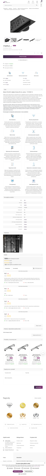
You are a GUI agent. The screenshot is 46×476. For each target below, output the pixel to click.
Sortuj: (36, 268)
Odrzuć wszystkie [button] (28, 471)
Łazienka (10, 8)
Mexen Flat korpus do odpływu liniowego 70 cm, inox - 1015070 (36, 355)
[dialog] (23, 469)
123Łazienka (5, 8)
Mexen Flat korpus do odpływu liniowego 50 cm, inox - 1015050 (9, 355)
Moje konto (19, 443)
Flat (26, 78)
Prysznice (14, 8)
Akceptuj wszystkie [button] (18, 471)
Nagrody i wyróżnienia (7, 461)
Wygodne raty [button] (24, 424)
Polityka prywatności (34, 443)
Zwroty (31, 447)
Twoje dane (19, 447)
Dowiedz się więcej (37, 466)
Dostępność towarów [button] (10, 424)
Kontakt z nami (20, 440)
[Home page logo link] (8, 2)
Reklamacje (32, 445)
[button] (41, 2)
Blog (17, 450)
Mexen (7, 78)
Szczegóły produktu (9, 197)
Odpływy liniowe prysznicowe (23, 8)
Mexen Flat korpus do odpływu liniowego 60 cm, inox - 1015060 (23, 355)
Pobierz (25, 219)
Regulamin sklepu (33, 440)
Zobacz (25, 229)
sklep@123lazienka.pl (9, 449)
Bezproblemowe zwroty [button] (37, 424)
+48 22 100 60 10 (8, 447)
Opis (5, 89)
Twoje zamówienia (20, 445)
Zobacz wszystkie (37, 398)
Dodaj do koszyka (22, 56)
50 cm (7, 84)
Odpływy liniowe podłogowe (34, 8)
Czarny (6, 82)
